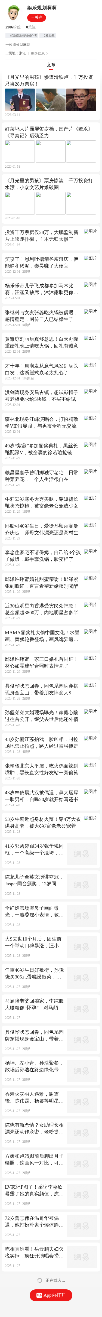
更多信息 (38, 53)
